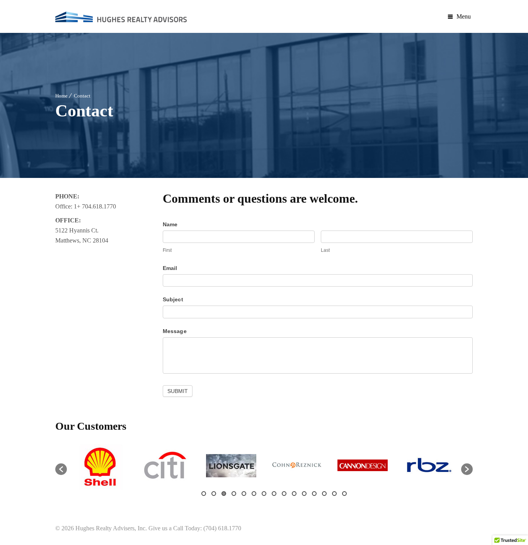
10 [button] (294, 493)
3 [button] (223, 493)
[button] (61, 469)
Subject (173, 299)
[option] (100, 465)
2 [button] (213, 493)
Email (170, 268)
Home (61, 96)
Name (170, 224)
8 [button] (274, 493)
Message (175, 331)
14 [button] (334, 493)
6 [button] (254, 493)
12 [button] (314, 493)
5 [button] (244, 493)
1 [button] (203, 493)
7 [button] (264, 493)
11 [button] (304, 493)
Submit (177, 391)
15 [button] (344, 493)
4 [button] (234, 493)
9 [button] (284, 493)
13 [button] (324, 493)
